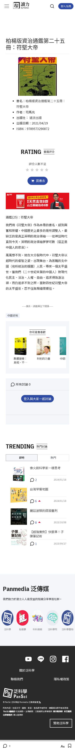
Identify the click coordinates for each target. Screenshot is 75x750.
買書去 (40, 180)
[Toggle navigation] (7, 6)
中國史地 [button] (12, 315)
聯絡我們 (17, 679)
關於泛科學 (27, 670)
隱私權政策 (61, 679)
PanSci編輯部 (9, 711)
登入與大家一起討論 (37, 398)
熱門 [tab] (53, 458)
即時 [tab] (21, 458)
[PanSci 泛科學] (23, 5)
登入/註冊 (66, 6)
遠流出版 (35, 117)
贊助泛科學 (61, 723)
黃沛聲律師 (58, 711)
